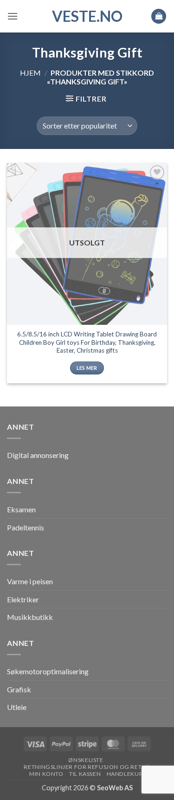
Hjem (30, 72)
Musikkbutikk (30, 617)
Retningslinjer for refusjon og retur (87, 766)
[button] (12, 16)
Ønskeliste (85, 759)
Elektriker (23, 599)
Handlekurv (127, 773)
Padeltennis (25, 527)
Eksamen (21, 509)
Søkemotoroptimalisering (48, 671)
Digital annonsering (38, 455)
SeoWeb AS (115, 788)
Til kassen (85, 773)
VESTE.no (87, 16)
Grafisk (19, 689)
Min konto (46, 773)
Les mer (87, 368)
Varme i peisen (30, 581)
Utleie (16, 707)
